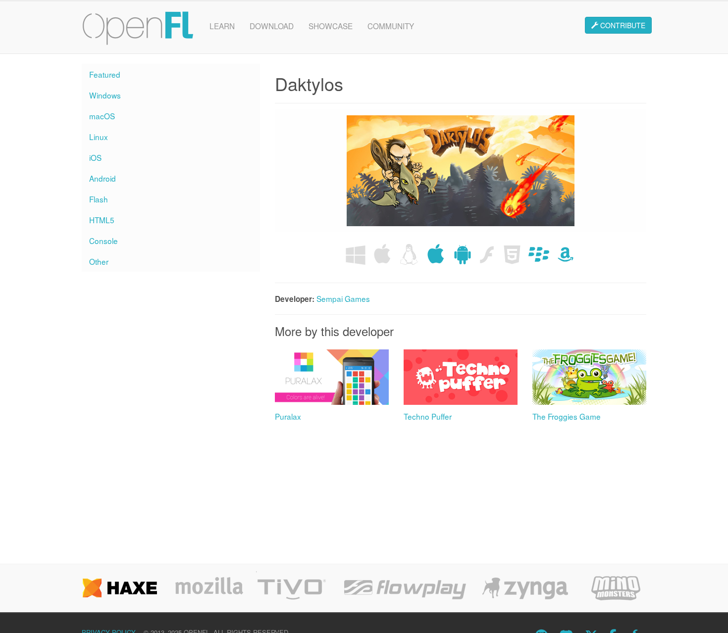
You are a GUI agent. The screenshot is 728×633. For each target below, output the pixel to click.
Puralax (288, 416)
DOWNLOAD (272, 25)
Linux (98, 136)
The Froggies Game (566, 416)
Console (103, 240)
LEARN (222, 25)
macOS (102, 115)
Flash (98, 199)
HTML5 (101, 219)
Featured (104, 74)
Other (98, 261)
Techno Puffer (428, 416)
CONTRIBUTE (621, 25)
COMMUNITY (390, 25)
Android (102, 178)
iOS (95, 157)
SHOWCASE (331, 25)
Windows (105, 95)
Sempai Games (343, 298)
